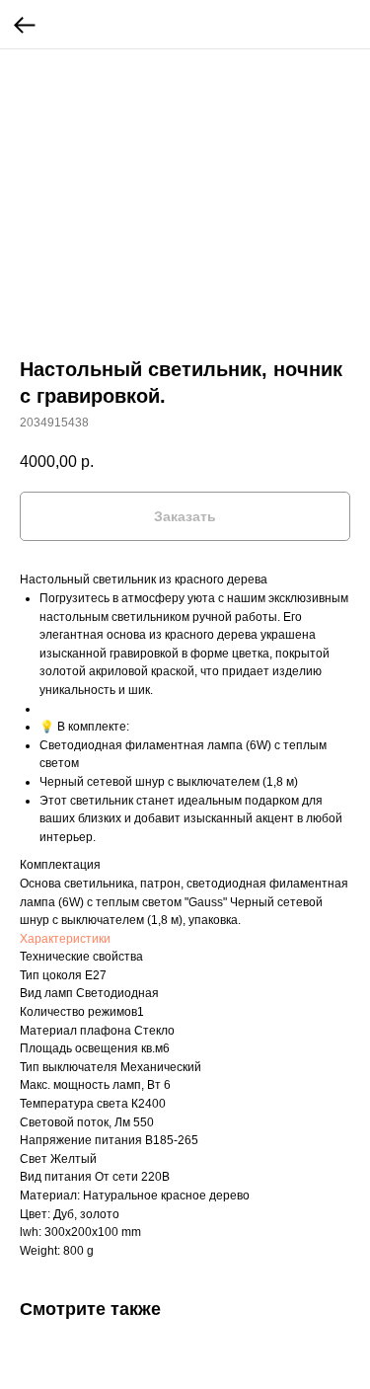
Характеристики (65, 939)
